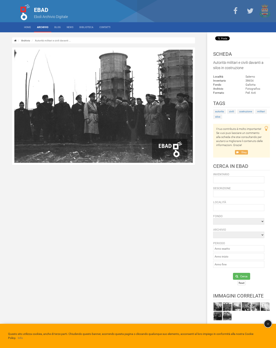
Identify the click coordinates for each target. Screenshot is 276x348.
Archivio (42, 27)
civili (231, 111)
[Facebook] (235, 11)
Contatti (105, 27)
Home (27, 27)
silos (217, 116)
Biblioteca (86, 27)
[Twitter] (250, 11)
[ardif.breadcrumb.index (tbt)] (15, 40)
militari (261, 111)
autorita (219, 111)
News (70, 27)
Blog (57, 27)
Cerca (244, 276)
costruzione (245, 111)
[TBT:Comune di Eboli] (265, 11)
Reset (241, 283)
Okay (244, 152)
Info (20, 338)
